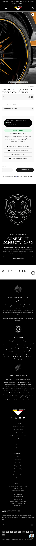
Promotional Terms (18, 475)
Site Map (18, 478)
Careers (18, 445)
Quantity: (4, 166)
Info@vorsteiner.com (18, 496)
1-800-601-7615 (18, 488)
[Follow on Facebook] (12, 418)
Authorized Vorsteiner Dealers (18, 433)
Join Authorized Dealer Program (18, 436)
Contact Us (18, 456)
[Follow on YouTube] (20, 418)
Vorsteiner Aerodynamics (8, 87)
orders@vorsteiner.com (18, 490)
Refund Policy (18, 462)
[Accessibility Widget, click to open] (33, 273)
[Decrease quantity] (4, 170)
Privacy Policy (18, 459)
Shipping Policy (18, 466)
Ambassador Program (18, 429)
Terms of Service (18, 472)
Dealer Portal (18, 439)
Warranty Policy (18, 469)
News (18, 442)
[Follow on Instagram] (16, 418)
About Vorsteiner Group (18, 426)
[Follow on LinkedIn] (24, 418)
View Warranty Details (18, 258)
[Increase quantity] (10, 170)
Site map (18, 448)
